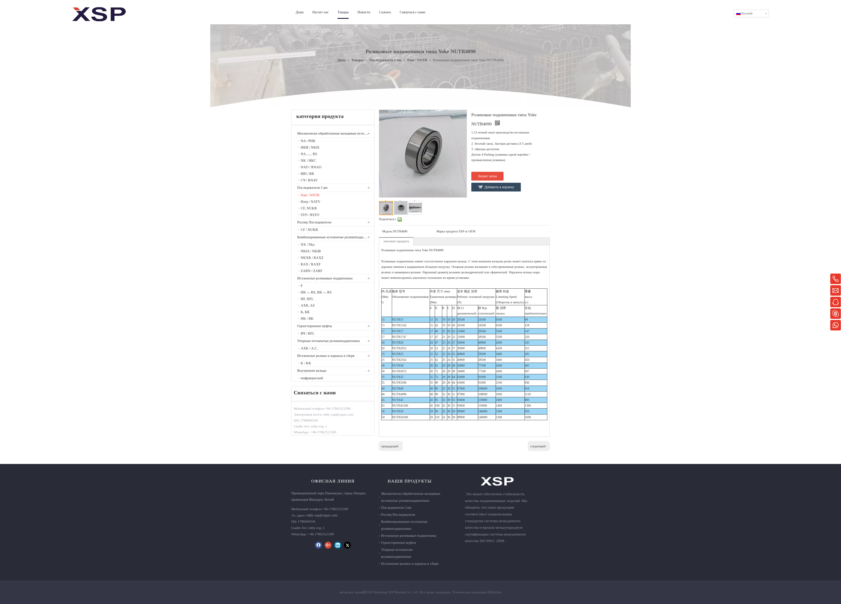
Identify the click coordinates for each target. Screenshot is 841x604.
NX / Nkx (308, 244)
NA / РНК (308, 141)
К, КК (305, 312)
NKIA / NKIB (311, 251)
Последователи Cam (312, 188)
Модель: (387, 231)
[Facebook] (318, 545)
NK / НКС (308, 160)
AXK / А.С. (309, 348)
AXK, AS (308, 305)
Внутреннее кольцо (311, 370)
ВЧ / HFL (307, 333)
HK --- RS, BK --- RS (316, 292)
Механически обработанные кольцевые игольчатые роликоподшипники (335, 133)
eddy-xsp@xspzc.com (322, 515)
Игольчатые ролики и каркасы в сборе (326, 356)
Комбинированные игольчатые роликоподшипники (335, 237)
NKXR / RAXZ (312, 258)
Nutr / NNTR (310, 195)
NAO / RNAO (311, 167)
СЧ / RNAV (309, 180)
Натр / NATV (310, 202)
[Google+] (328, 545)
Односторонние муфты (314, 326)
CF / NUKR (309, 230)
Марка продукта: (447, 231)
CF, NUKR (309, 208)
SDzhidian (495, 592)
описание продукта (396, 241)
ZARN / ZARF (311, 271)
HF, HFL (307, 299)
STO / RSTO (310, 215)
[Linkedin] (337, 545)
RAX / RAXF (311, 264)
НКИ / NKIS (310, 147)
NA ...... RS (309, 154)
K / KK (306, 363)
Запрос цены (487, 176)
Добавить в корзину (499, 187)
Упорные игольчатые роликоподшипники (328, 341)
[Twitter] (347, 545)
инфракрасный (312, 378)
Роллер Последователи (314, 222)
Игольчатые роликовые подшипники (325, 278)
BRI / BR (307, 174)
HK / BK (307, 318)
